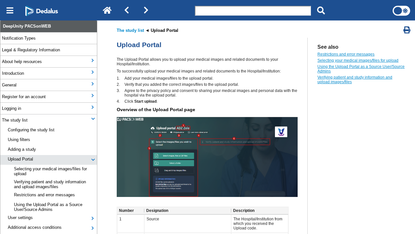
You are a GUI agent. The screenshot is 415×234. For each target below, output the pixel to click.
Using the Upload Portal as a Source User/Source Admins (48, 207)
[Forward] (146, 10)
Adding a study (22, 149)
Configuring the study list (31, 129)
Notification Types (19, 38)
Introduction (13, 73)
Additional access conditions (35, 227)
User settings (20, 217)
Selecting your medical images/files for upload (50, 171)
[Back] (126, 10)
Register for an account (24, 96)
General (9, 85)
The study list (15, 120)
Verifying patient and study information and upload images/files (50, 184)
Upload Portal (20, 159)
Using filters (19, 139)
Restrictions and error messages (44, 194)
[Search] (321, 10)
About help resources (22, 61)
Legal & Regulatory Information (31, 49)
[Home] (107, 10)
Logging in (11, 108)
